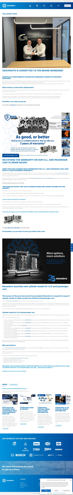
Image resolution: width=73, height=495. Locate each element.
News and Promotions (22, 165)
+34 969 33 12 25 (68, 1)
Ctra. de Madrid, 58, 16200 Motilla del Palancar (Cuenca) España (49, 1)
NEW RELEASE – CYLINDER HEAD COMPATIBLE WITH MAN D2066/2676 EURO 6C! (9, 411)
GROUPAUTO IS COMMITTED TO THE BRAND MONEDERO (32, 70)
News (60, 5)
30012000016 (28, 328)
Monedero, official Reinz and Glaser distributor (44, 410)
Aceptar (46, 490)
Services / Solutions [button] (45, 5)
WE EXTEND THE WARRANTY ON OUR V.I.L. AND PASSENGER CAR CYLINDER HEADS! (34, 161)
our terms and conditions (12, 227)
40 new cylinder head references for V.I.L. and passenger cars (42, 178)
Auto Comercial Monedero (12, 301)
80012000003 (28, 330)
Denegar (56, 490)
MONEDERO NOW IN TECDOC (26, 408)
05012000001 (28, 322)
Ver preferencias (66, 490)
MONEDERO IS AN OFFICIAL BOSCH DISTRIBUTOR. (62, 409)
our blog (13, 105)
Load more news (13, 384)
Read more (5, 428)
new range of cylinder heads (61, 173)
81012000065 (28, 336)
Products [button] (38, 5)
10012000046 (24, 325)
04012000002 (28, 320)
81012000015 (28, 333)
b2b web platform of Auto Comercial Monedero (15, 347)
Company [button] (31, 5)
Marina (7, 73)
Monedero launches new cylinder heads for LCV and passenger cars (35, 287)
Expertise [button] (53, 5)
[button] (70, 480)
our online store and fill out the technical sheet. (19, 358)
